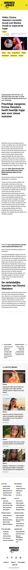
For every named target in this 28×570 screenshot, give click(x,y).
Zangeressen (14, 55)
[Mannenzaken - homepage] (9, 5)
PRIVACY (13, 562)
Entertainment (5, 55)
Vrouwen (21, 55)
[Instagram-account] (16, 558)
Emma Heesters (16, 52)
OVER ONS (14, 564)
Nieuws (4, 31)
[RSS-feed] (20, 558)
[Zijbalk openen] (1, 5)
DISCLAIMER (21, 562)
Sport (9, 52)
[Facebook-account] (12, 558)
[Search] (26, 5)
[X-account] (7, 558)
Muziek (4, 52)
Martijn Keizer (7, 34)
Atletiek (23, 52)
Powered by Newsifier (14, 567)
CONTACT (6, 562)
